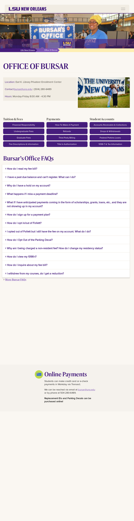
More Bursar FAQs (15, 279)
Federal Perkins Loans (110, 137)
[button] (123, 9)
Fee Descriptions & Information (23, 143)
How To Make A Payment (67, 124)
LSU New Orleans (28, 50)
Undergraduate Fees (24, 131)
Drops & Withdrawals (110, 131)
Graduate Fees (24, 137)
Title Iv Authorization (67, 143)
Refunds (67, 131)
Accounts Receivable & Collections (110, 124)
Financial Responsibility (23, 124)
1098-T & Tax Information (110, 143)
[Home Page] (27, 9)
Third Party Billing (67, 137)
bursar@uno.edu (23, 89)
